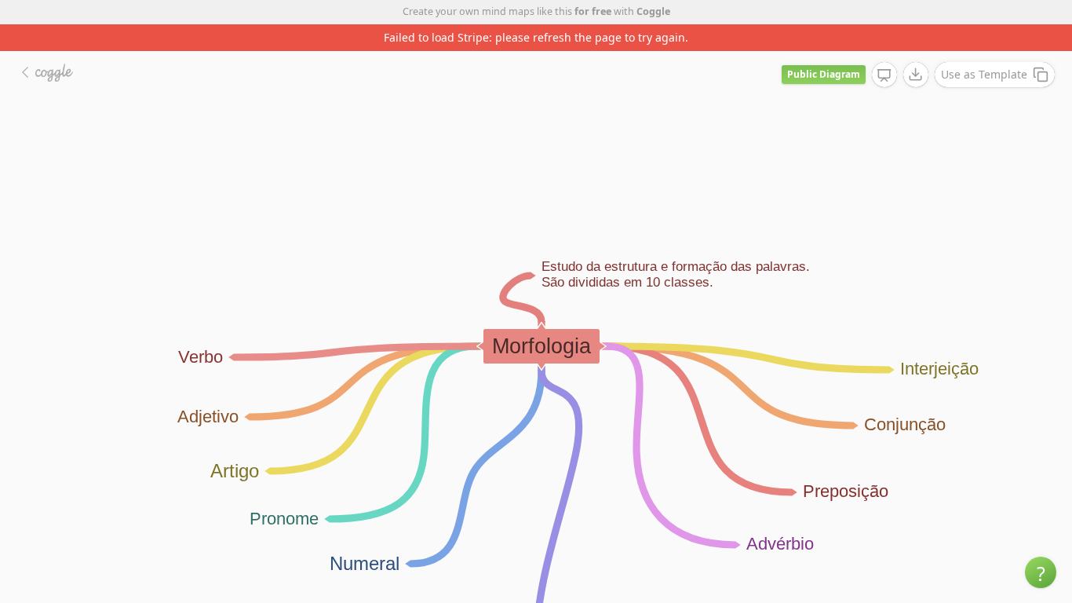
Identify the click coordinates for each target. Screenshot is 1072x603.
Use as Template (984, 74)
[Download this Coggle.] (915, 74)
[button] (1040, 572)
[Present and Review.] (884, 75)
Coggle (653, 11)
